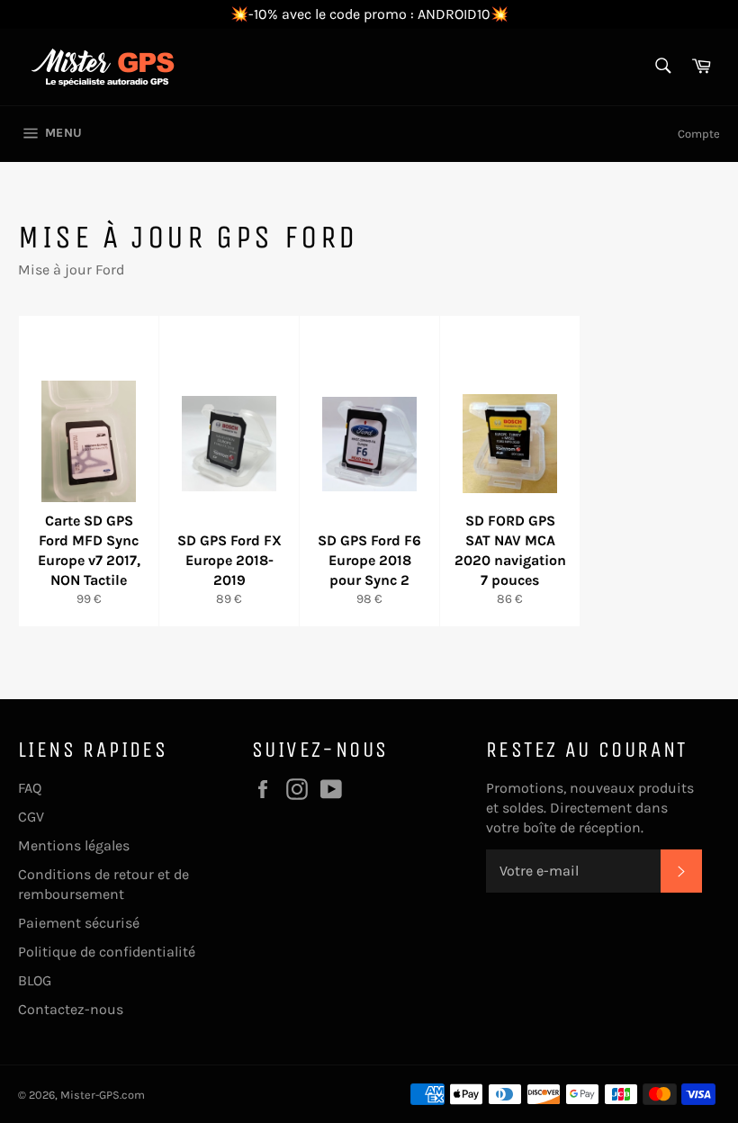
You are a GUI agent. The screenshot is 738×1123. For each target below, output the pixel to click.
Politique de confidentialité (106, 951)
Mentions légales (74, 845)
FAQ (29, 787)
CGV (31, 816)
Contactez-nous (70, 1009)
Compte (699, 133)
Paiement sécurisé (79, 922)
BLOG (34, 980)
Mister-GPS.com (102, 1094)
